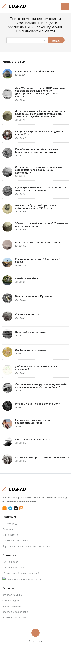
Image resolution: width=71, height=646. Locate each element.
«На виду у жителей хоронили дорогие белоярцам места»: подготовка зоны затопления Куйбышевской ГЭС (40, 114)
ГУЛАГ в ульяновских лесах (32, 439)
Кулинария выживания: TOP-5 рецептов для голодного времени (40, 189)
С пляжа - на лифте (27, 314)
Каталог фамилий (12, 594)
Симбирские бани (26, 278)
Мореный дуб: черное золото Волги (38, 403)
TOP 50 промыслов (13, 567)
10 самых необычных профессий (20, 573)
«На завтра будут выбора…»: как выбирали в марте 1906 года (35, 207)
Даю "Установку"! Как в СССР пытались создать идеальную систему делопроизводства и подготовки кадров (40, 92)
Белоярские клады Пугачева (33, 296)
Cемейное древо (11, 600)
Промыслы (8, 529)
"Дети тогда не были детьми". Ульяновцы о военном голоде (41, 225)
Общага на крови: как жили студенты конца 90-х (39, 133)
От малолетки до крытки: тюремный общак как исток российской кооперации (38, 170)
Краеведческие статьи (15, 540)
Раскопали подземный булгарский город (37, 260)
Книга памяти (10, 534)
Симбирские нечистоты (30, 350)
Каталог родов (10, 523)
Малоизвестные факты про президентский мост (32, 421)
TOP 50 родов (10, 561)
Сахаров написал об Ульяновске (35, 71)
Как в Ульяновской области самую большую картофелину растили (37, 151)
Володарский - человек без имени (37, 242)
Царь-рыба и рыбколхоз (30, 332)
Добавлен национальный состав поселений (36, 368)
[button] (65, 6)
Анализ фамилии (11, 606)
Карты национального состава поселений (26, 546)
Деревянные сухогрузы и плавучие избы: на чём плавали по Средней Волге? (41, 386)
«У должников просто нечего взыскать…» (42, 457)
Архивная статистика (14, 617)
